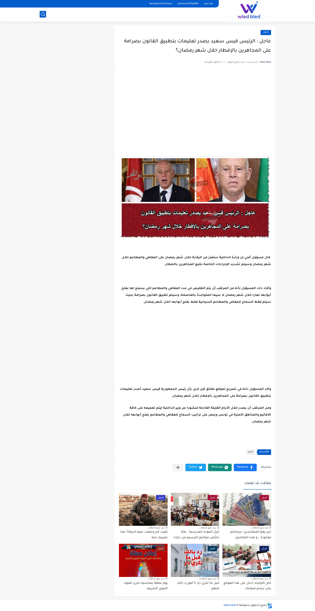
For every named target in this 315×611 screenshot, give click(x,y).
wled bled (230, 605)
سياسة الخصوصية (161, 3)
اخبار (265, 32)
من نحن (208, 3)
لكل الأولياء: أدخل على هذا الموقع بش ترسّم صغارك (247, 586)
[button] (245, 467)
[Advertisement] (195, 108)
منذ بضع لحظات (259, 527)
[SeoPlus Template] (269, 605)
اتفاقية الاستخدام (188, 3)
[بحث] (43, 14)
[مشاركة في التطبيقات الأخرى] (178, 467)
